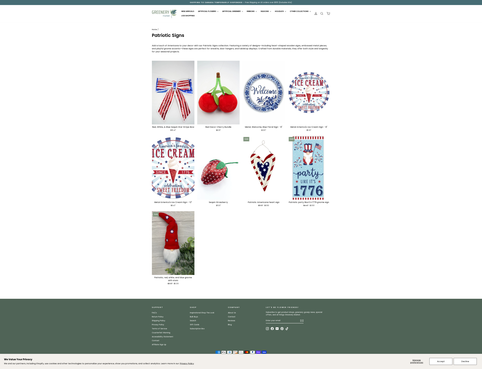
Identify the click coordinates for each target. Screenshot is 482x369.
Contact (155, 340)
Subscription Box (197, 328)
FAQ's (154, 313)
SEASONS (265, 11)
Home (154, 29)
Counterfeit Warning (161, 332)
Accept (441, 361)
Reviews (231, 320)
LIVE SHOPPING (188, 15)
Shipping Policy (158, 320)
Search (193, 320)
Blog (230, 324)
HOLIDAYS (279, 11)
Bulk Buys (194, 317)
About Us (232, 313)
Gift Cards (194, 324)
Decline (465, 361)
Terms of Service (159, 328)
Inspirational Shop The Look (202, 313)
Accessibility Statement (162, 337)
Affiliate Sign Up (159, 344)
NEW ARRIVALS (187, 11)
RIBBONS (251, 11)
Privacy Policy (187, 363)
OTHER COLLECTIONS (299, 11)
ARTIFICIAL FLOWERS (207, 11)
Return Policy (157, 317)
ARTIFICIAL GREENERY (231, 11)
